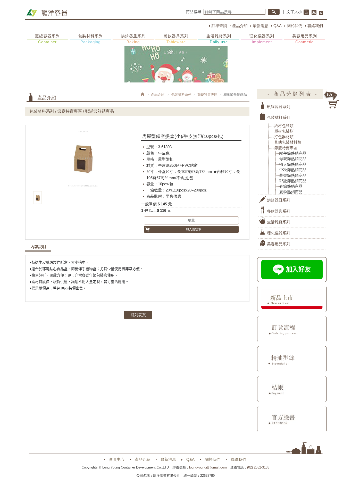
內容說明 (38, 247)
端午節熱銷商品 (292, 153)
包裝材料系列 (90, 39)
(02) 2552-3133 (258, 467)
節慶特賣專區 (207, 94)
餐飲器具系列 (176, 39)
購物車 (332, 100)
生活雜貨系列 (218, 39)
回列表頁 (138, 315)
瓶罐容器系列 (47, 39)
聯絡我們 (315, 25)
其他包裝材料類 (287, 142)
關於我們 (294, 25)
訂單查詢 (219, 25)
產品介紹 (240, 25)
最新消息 (260, 25)
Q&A (277, 25)
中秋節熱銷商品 (292, 170)
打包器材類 (284, 137)
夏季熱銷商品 (291, 192)
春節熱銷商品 (291, 186)
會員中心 (116, 459)
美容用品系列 (304, 39)
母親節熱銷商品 (292, 158)
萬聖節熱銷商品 (292, 175)
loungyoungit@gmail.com (208, 467)
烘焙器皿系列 (133, 39)
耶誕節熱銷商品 (292, 181)
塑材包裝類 (284, 131)
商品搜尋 (193, 12)
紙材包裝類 (284, 125)
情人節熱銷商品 (292, 164)
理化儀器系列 (261, 39)
